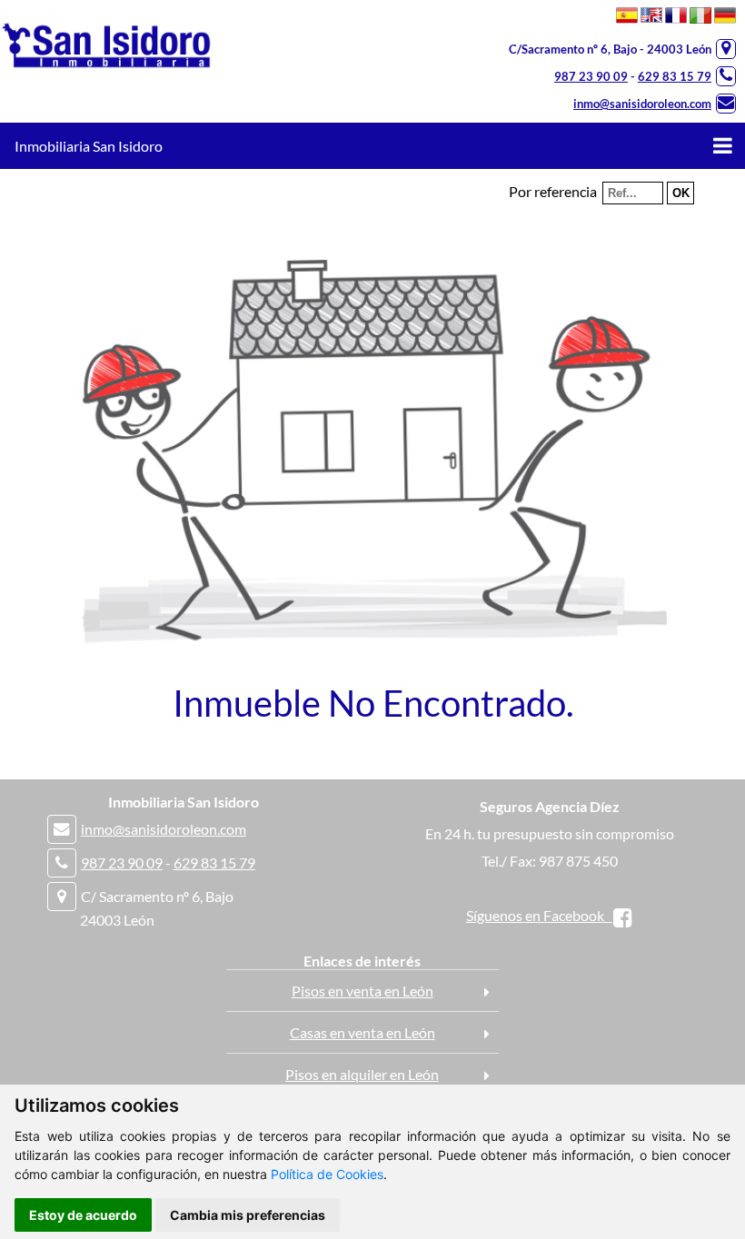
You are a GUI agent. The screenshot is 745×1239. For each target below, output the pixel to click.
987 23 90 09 (591, 76)
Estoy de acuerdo (83, 1215)
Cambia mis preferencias (247, 1215)
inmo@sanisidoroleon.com (642, 103)
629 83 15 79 (674, 76)
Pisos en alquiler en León (362, 1074)
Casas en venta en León (362, 1032)
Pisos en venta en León (362, 990)
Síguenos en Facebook (539, 915)
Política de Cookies (327, 1174)
